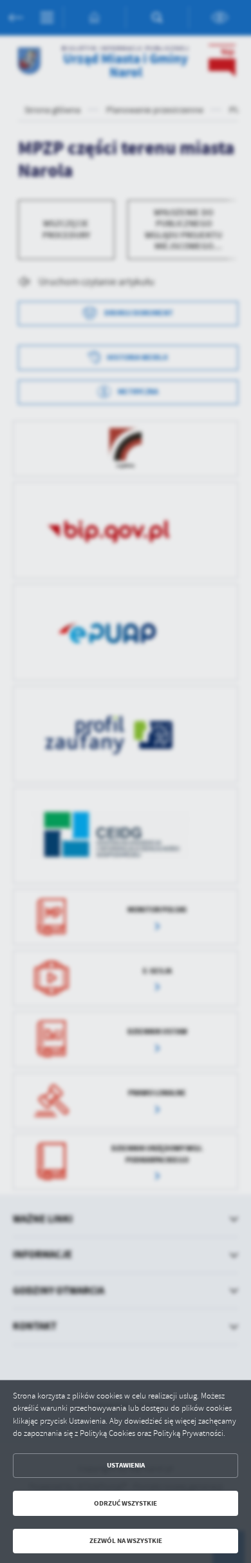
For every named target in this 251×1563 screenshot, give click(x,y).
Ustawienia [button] (126, 1465)
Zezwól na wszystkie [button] (125, 1541)
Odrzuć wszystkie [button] (125, 1503)
